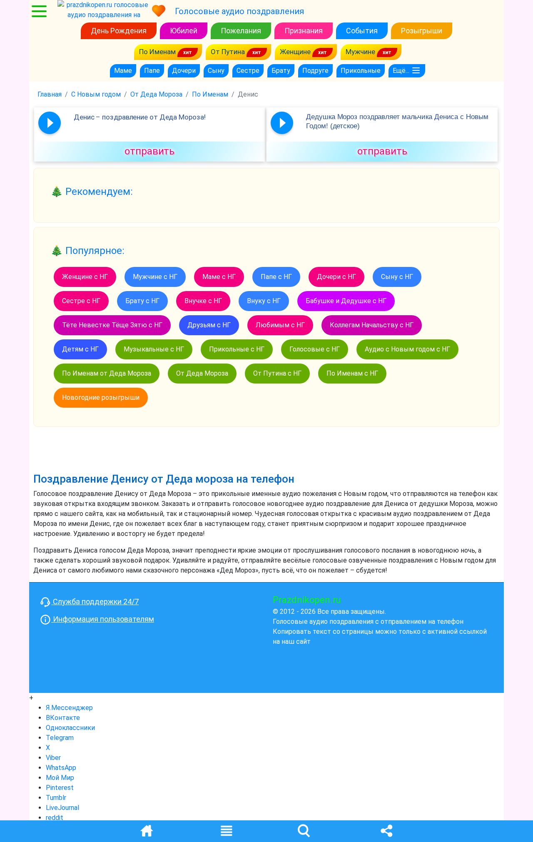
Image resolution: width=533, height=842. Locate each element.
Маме (123, 71)
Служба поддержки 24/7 (95, 601)
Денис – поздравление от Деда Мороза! (139, 117)
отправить (149, 151)
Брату (280, 71)
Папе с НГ (276, 277)
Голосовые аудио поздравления (239, 11)
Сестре (248, 71)
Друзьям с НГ (209, 325)
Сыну (216, 71)
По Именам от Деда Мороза (106, 373)
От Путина (229, 51)
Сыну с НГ (397, 277)
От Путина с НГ (277, 373)
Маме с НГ (219, 277)
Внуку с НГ (264, 301)
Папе (152, 71)
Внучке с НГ (203, 301)
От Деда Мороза (202, 373)
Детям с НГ (80, 349)
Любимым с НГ (280, 325)
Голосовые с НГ (314, 349)
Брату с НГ (142, 301)
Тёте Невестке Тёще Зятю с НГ (112, 325)
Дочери (184, 71)
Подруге (315, 71)
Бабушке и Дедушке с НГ (346, 301)
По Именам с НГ (352, 373)
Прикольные (361, 71)
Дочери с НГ (336, 277)
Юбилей (183, 30)
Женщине (296, 51)
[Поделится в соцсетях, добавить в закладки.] (386, 830)
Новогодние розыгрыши (100, 397)
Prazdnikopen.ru (307, 600)
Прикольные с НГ (236, 349)
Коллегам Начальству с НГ (371, 325)
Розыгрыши (421, 30)
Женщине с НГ (85, 277)
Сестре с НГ (81, 301)
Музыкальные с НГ (154, 349)
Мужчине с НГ (155, 277)
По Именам (158, 51)
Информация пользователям (102, 619)
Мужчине (361, 51)
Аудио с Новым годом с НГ (407, 349)
